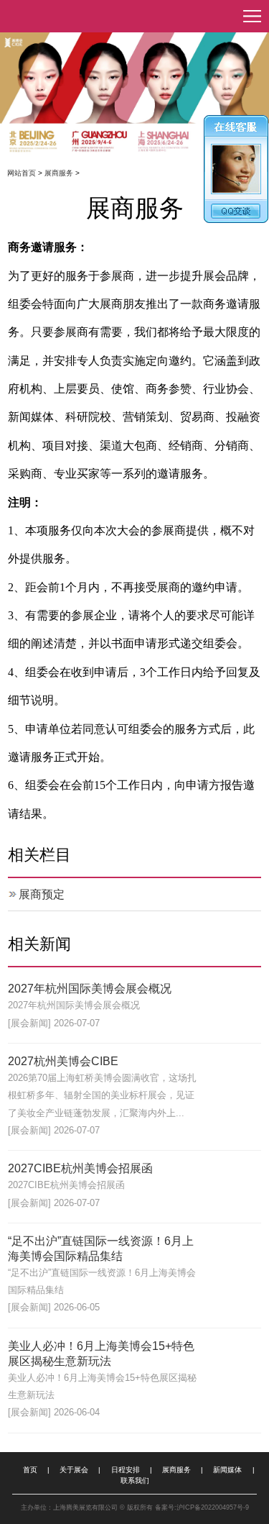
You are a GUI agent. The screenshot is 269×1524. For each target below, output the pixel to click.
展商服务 (58, 173)
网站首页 (21, 173)
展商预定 (42, 894)
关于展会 (74, 1470)
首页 (30, 1470)
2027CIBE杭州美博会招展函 (80, 1168)
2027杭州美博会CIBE (63, 1061)
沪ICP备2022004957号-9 (212, 1507)
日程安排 (125, 1470)
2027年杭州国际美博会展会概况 (89, 988)
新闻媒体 (227, 1470)
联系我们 (135, 1480)
